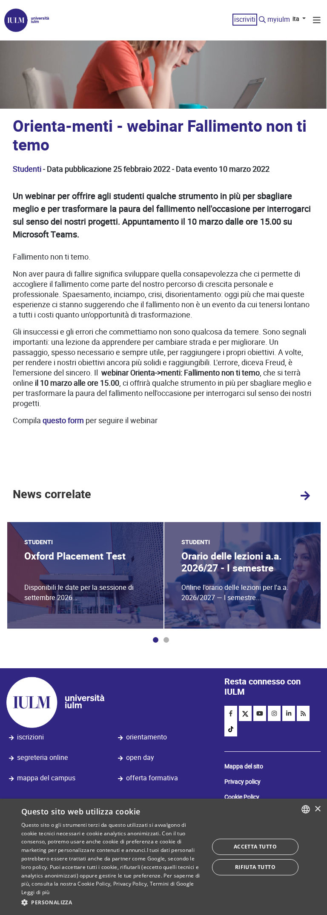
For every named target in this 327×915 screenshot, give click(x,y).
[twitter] (245, 713)
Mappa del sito (243, 766)
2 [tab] (166, 640)
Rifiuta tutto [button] (255, 867)
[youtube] (259, 713)
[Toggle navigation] (316, 21)
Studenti (27, 169)
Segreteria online (42, 757)
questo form (63, 420)
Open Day (140, 757)
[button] (112, 903)
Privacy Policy (130, 883)
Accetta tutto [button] (255, 846)
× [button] (317, 809)
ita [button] (297, 18)
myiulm (278, 19)
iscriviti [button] (244, 19)
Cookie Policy (241, 797)
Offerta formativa (152, 778)
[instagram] (274, 713)
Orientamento (146, 737)
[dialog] (163, 857)
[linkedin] (288, 713)
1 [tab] (155, 640)
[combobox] (305, 809)
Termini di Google (172, 883)
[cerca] (262, 20)
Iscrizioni (30, 737)
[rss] (303, 713)
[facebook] (230, 713)
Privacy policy (242, 781)
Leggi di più (35, 892)
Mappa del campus (46, 778)
